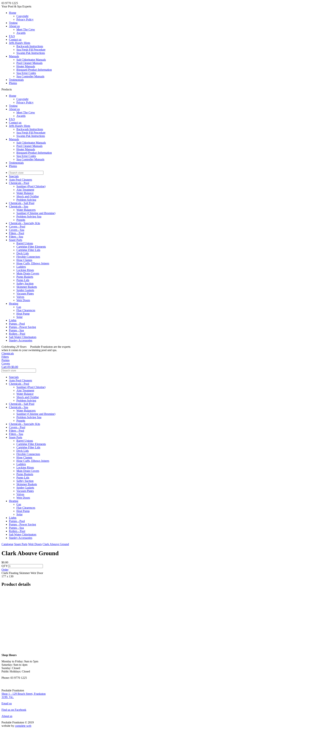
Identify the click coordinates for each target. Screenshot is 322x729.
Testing (13, 22)
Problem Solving (26, 199)
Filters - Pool (16, 233)
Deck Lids (22, 253)
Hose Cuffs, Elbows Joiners (32, 263)
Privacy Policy (25, 19)
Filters (5, 356)
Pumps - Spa (16, 330)
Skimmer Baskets (26, 286)
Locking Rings (25, 270)
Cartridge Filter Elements (31, 246)
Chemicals (7, 353)
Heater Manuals (25, 66)
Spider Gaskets (25, 290)
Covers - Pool (17, 226)
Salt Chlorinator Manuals (31, 59)
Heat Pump (23, 313)
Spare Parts (15, 240)
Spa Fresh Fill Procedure (30, 49)
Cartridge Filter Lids (28, 250)
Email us (6, 703)
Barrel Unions (24, 243)
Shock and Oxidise (27, 196)
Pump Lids (22, 280)
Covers (5, 363)
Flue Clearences (25, 310)
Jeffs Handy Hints (19, 42)
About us (14, 26)
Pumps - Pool (17, 323)
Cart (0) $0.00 (9, 366)
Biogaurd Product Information (34, 69)
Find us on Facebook (13, 709)
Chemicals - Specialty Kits (24, 223)
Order (4, 569)
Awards (21, 32)
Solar (19, 317)
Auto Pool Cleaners (20, 179)
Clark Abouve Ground (55, 544)
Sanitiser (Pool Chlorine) (30, 186)
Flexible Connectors (28, 256)
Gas (18, 306)
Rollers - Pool (17, 333)
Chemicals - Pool (19, 183)
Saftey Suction (25, 283)
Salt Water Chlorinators (22, 337)
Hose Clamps (24, 260)
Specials (14, 176)
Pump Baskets (24, 276)
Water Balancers (26, 209)
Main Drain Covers (27, 273)
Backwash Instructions (29, 46)
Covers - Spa (16, 229)
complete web (23, 725)
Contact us (15, 39)
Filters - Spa (16, 236)
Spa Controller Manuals (30, 76)
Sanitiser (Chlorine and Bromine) (35, 213)
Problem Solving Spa (28, 216)
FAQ (12, 36)
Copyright (22, 16)
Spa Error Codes (26, 73)
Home (12, 12)
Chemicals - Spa (18, 206)
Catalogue (7, 544)
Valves (20, 296)
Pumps (5, 360)
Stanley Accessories (20, 340)
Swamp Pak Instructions (30, 53)
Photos (13, 83)
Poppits (20, 219)
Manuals (14, 56)
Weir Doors (23, 300)
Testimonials (16, 79)
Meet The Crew (25, 29)
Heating (13, 303)
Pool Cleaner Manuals (29, 63)
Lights (12, 320)
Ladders (21, 266)
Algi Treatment (25, 189)
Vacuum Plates (25, 293)
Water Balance (25, 193)
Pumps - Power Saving (22, 327)
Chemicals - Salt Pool (21, 203)
